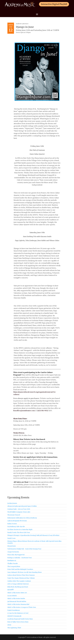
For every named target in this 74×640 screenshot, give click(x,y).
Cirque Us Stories (13, 552)
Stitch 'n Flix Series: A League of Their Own (21, 607)
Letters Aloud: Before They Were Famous (21, 575)
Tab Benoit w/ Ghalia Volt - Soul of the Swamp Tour (24, 549)
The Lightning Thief (14, 628)
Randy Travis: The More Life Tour (18, 532)
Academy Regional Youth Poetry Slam (20, 619)
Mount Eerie (11, 546)
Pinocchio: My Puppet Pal (15, 555)
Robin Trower (12, 524)
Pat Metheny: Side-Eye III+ (16, 526)
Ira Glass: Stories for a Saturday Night (19, 529)
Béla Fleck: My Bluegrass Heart (17, 587)
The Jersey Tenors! (13, 515)
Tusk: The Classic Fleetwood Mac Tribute (21, 578)
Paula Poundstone (13, 610)
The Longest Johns (13, 566)
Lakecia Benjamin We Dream (17, 521)
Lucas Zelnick (12, 595)
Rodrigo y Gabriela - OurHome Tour (19, 557)
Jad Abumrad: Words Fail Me (16, 601)
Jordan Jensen (12, 503)
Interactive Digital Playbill (54, 4)
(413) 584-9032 (42, 411)
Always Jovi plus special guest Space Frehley (22, 506)
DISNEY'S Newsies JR (14, 616)
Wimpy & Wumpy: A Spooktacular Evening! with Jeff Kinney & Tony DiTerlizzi (33, 535)
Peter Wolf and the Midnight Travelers (20, 569)
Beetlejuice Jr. (11, 560)
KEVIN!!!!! (10, 590)
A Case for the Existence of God (17, 613)
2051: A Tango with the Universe (18, 584)
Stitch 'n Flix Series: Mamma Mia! (18, 604)
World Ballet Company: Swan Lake (18, 512)
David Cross (11, 538)
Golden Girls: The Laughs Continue (19, 581)
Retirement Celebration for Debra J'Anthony (22, 518)
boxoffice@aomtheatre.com (24, 411)
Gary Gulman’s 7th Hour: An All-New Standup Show (24, 572)
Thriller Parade (12, 563)
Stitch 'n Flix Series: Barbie (16, 598)
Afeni (9, 625)
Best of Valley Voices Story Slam (17, 622)
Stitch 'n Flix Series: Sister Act (17, 593)
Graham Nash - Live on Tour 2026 (18, 509)
